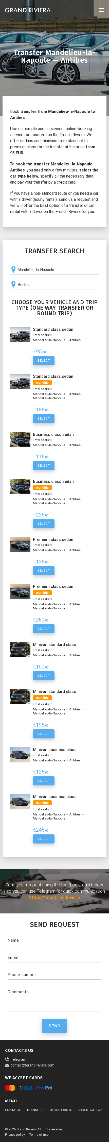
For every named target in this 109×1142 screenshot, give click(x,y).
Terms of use (38, 1134)
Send (54, 1025)
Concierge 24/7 (90, 1110)
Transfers (36, 1110)
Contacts (13, 1110)
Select (44, 360)
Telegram (18, 1059)
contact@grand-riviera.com (33, 1065)
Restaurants (61, 1110)
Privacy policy (15, 1134)
